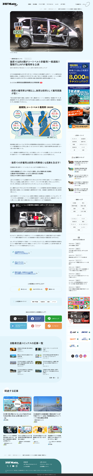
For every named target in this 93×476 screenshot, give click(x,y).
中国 (83, 208)
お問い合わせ (43, 462)
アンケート (73, 224)
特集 (74, 144)
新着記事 (26, 462)
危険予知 (83, 141)
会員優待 (83, 138)
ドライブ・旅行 (42, 4)
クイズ (83, 147)
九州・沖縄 (83, 211)
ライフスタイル (50, 4)
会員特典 (74, 141)
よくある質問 (27, 466)
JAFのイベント (83, 144)
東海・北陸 (83, 205)
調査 (48, 301)
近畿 (74, 208)
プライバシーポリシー (45, 464)
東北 (83, 202)
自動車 (29, 4)
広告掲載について (44, 466)
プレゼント (74, 138)
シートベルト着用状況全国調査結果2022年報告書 (24, 82)
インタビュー (74, 218)
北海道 (74, 202)
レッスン (83, 227)
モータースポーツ (83, 224)
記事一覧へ (52, 377)
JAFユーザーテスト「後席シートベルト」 (19, 262)
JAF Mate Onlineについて (30, 464)
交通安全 (43, 301)
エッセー (57, 4)
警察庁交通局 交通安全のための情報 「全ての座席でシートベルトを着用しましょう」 (25, 273)
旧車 (83, 150)
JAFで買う (63, 4)
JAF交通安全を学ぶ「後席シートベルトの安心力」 (21, 252)
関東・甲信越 (35, 301)
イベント (54, 301)
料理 (74, 227)
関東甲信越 (74, 205)
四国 (74, 211)
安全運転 (35, 4)
